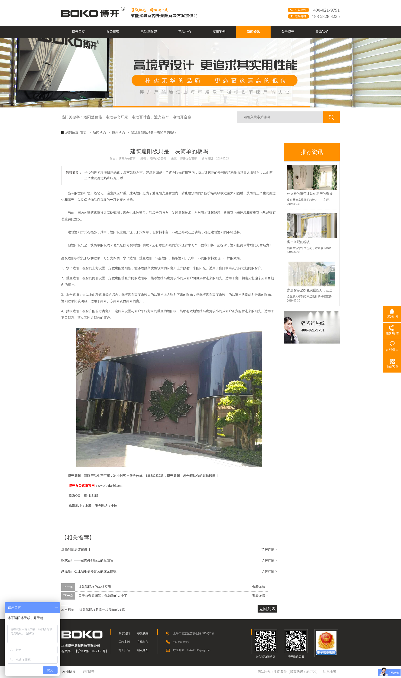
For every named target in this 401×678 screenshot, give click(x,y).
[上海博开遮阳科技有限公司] (93, 16)
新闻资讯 (253, 31)
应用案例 (219, 31)
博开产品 (124, 650)
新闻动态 (100, 132)
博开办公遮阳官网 (82, 485)
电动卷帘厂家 (119, 117)
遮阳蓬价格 (95, 117)
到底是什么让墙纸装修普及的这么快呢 (88, 571)
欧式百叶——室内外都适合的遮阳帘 (87, 560)
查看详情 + (260, 587)
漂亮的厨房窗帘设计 (76, 549)
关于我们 (124, 633)
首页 (84, 132)
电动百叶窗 (143, 117)
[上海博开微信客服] (295, 641)
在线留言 (142, 641)
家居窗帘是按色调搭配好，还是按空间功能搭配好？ (324, 290)
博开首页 (78, 31)
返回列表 (267, 609)
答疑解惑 (142, 633)
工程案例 (124, 641)
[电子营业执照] (326, 643)
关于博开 (287, 31)
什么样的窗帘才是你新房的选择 (310, 193)
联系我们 (322, 31)
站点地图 (142, 650)
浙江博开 (87, 672)
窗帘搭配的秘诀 (298, 242)
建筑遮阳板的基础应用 (94, 587)
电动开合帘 (182, 117)
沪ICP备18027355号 (91, 651)
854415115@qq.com (198, 650)
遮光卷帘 (163, 117)
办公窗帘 (112, 31)
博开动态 (119, 132)
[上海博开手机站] (265, 641)
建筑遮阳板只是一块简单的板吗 (153, 132)
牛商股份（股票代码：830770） (296, 672)
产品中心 (184, 31)
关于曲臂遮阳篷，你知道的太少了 (102, 595)
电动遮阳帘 (149, 31)
